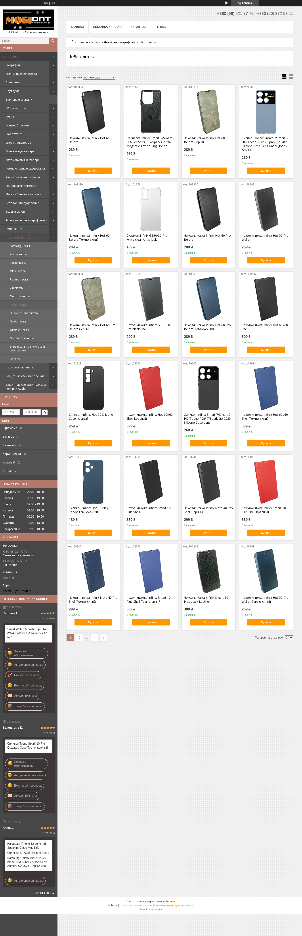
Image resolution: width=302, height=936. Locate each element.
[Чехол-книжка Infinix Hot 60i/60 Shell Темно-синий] (266, 388)
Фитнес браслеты (18, 125)
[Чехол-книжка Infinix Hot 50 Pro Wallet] (266, 209)
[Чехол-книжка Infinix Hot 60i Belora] (93, 112)
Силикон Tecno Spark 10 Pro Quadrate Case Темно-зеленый (27, 745)
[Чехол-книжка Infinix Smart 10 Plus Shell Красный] (266, 481)
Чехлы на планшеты (20, 367)
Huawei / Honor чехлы (24, 313)
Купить (93, 171)
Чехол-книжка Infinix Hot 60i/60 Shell (265, 327)
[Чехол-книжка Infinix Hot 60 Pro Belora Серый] (93, 298)
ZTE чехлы (16, 288)
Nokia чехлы (18, 321)
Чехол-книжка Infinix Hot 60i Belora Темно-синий (89, 238)
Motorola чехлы (20, 296)
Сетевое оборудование (22, 203)
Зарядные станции (19, 99)
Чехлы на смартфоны (21, 237)
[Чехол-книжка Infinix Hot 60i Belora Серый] (208, 112)
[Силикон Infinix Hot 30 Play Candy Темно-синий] (93, 481)
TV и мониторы (16, 108)
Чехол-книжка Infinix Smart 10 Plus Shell (148, 510)
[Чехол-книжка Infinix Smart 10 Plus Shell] (151, 481)
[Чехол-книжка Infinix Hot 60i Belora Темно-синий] (93, 209)
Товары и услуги (89, 42)
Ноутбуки (12, 91)
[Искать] (53, 41)
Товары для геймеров (21, 186)
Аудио (10, 117)
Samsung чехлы (20, 246)
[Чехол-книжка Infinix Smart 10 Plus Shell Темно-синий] (151, 571)
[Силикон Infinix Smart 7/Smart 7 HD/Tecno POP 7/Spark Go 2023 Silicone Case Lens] (208, 388)
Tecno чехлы (18, 263)
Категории (10, 56)
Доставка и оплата (107, 27)
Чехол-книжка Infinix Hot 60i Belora (89, 140)
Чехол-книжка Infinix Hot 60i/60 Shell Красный (149, 417)
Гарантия (138, 27)
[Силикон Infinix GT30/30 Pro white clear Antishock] (151, 209)
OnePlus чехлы (19, 330)
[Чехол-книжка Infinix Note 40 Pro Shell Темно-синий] (93, 571)
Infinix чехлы (18, 305)
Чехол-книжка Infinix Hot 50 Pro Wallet (265, 238)
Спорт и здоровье (18, 143)
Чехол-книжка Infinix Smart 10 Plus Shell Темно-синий (148, 600)
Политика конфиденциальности (174, 905)
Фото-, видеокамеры (20, 151)
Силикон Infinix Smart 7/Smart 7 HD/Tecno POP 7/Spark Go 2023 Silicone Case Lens (207, 419)
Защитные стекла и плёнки (25, 376)
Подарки (15, 359)
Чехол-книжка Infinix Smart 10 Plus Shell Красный (264, 510)
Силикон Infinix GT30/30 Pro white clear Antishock (147, 238)
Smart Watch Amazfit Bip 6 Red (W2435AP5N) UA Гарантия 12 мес (27, 633)
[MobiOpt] (28, 20)
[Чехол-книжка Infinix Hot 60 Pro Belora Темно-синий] (208, 298)
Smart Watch (14, 134)
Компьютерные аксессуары (25, 168)
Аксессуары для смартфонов (26, 220)
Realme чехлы (19, 279)
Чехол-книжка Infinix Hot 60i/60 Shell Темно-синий (265, 417)
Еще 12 (11, 471)
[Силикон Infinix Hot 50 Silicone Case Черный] (93, 388)
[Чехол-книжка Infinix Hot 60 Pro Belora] (208, 209)
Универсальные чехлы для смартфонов (27, 348)
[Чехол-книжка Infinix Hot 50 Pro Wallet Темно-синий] (266, 571)
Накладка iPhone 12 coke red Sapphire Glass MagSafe (26, 845)
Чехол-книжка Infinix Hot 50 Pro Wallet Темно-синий (265, 600)
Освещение (14, 229)
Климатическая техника (23, 177)
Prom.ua (170, 901)
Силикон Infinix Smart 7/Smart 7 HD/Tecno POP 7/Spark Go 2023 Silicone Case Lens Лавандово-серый (265, 144)
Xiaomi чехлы (18, 254)
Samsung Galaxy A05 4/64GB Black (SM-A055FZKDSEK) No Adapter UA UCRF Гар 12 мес (27, 861)
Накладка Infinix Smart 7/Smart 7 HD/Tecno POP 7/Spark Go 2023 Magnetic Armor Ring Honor (150, 142)
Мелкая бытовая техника (24, 194)
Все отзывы (42, 893)
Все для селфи (15, 212)
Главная (77, 27)
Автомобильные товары (23, 160)
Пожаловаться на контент (136, 905)
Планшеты (13, 82)
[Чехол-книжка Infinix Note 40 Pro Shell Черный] (208, 481)
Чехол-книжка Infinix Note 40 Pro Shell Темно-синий (93, 600)
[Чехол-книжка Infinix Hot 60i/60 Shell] (266, 298)
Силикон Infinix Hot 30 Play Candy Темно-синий (88, 510)
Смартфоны (14, 65)
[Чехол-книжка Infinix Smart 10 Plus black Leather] (208, 571)
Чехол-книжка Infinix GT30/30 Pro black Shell (148, 327)
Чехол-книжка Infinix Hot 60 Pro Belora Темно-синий (207, 327)
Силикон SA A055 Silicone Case (28, 852)
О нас (161, 27)
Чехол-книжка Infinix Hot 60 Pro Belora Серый (92, 327)
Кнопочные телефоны (21, 74)
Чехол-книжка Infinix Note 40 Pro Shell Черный (208, 510)
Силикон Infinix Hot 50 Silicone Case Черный (91, 417)
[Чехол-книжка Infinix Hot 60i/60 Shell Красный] (151, 388)
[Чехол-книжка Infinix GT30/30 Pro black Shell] (151, 298)
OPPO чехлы (18, 271)
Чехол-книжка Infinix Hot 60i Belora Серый (205, 140)
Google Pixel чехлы (22, 338)
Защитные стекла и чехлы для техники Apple (27, 387)
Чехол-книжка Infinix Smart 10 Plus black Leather (206, 600)
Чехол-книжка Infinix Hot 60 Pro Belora (207, 238)
